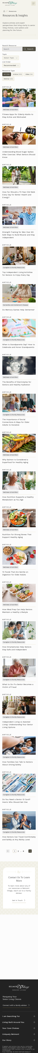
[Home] (4, 11)
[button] (33, 3)
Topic (4, 54)
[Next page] (30, 851)
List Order (6, 62)
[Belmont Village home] (9, 3)
